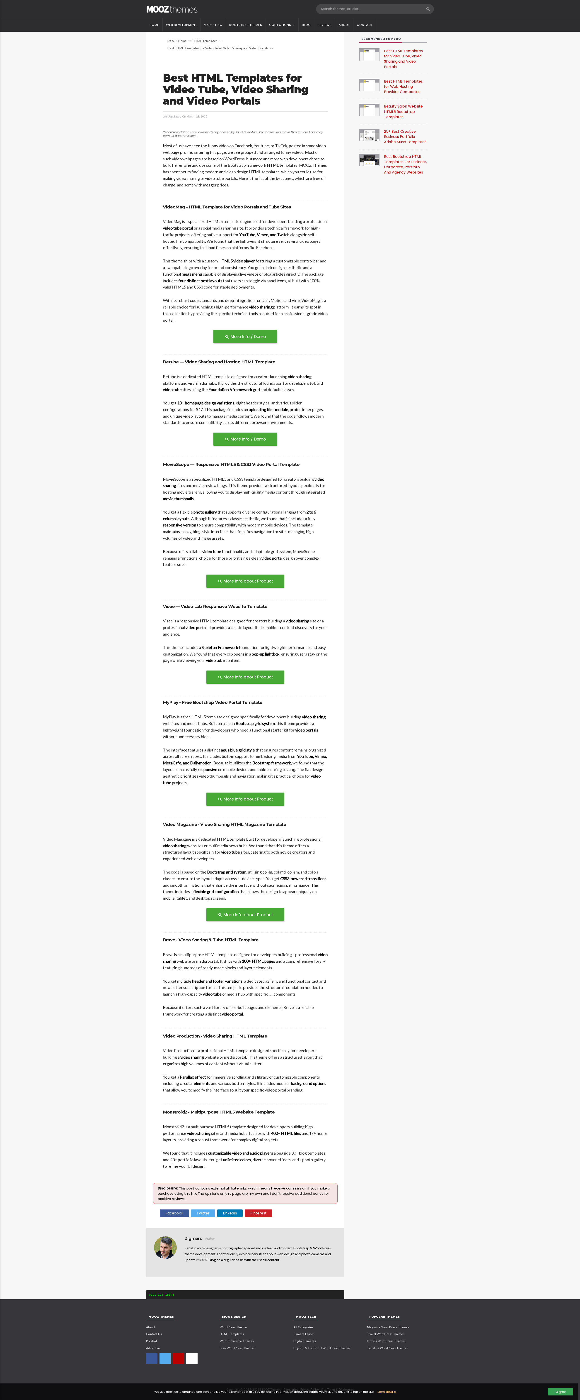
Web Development (181, 25)
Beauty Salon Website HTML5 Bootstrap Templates (403, 111)
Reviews (325, 25)
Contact (365, 25)
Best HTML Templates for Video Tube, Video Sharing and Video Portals (403, 58)
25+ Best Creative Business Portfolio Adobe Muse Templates (405, 136)
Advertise (153, 1348)
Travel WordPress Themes (385, 1334)
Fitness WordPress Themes (386, 1341)
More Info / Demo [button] (245, 336)
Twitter (203, 1213)
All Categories (303, 1327)
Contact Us (154, 1334)
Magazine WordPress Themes (388, 1327)
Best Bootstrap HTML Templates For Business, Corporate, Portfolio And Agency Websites (405, 164)
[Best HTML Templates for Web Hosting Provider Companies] (369, 84)
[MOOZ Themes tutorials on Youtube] (178, 1358)
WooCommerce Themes (237, 1341)
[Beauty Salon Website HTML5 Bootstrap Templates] (369, 109)
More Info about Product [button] (245, 581)
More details (386, 1392)
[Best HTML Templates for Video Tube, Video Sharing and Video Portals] (369, 54)
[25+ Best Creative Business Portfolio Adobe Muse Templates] (369, 134)
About (344, 25)
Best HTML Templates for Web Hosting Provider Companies (403, 86)
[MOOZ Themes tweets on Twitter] (165, 1358)
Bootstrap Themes (245, 25)
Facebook (174, 1213)
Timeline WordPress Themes (387, 1348)
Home (154, 25)
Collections (280, 25)
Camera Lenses (303, 1334)
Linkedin (230, 1213)
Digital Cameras (304, 1341)
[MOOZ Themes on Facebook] (151, 1358)
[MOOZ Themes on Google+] (192, 1358)
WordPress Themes (233, 1327)
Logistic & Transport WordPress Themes (321, 1348)
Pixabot (151, 1341)
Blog (306, 25)
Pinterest (258, 1213)
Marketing (213, 25)
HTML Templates (232, 1334)
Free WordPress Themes (237, 1348)
